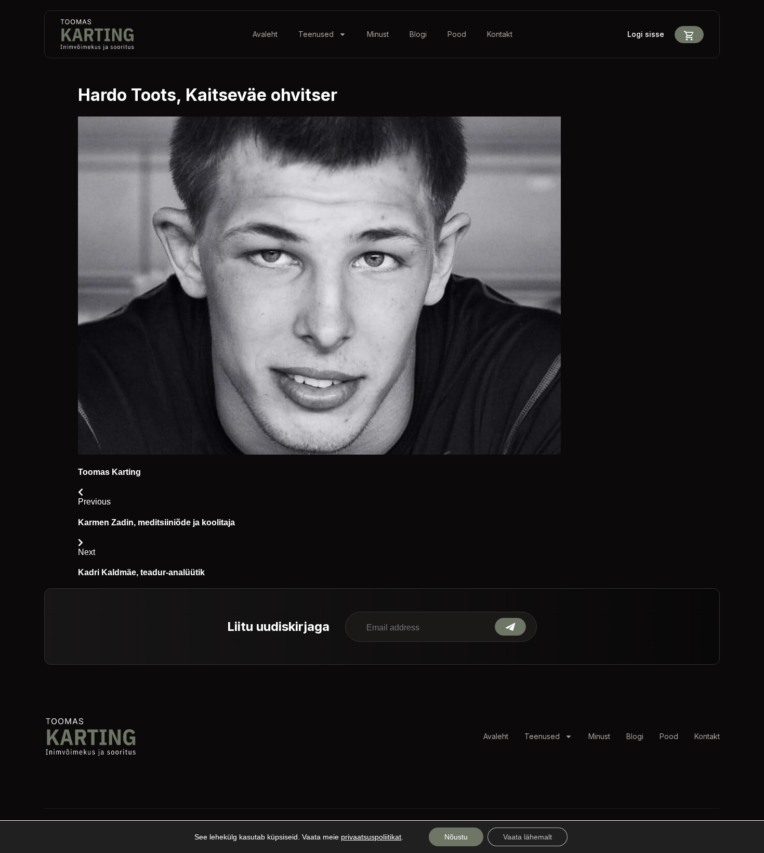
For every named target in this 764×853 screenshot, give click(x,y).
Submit (510, 626)
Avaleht (265, 34)
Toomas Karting (109, 472)
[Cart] (689, 34)
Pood (456, 34)
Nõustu (456, 837)
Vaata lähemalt (527, 837)
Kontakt (499, 34)
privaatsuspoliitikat (371, 837)
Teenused (316, 34)
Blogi (418, 34)
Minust (378, 34)
